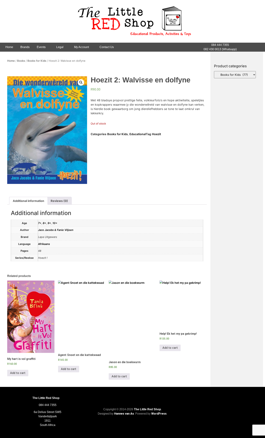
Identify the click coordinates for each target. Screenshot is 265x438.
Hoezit (156, 134)
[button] (81, 82)
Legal (59, 47)
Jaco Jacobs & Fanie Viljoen (55, 229)
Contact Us (107, 47)
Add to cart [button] (17, 373)
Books (21, 60)
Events (41, 47)
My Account (81, 47)
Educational (137, 134)
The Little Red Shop (147, 409)
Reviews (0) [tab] (59, 201)
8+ (44, 223)
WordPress (159, 413)
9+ (49, 223)
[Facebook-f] (250, 47)
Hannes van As (124, 413)
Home (9, 47)
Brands (25, 47)
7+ (39, 223)
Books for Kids (36, 60)
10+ (54, 223)
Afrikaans (44, 243)
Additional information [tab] (28, 201)
